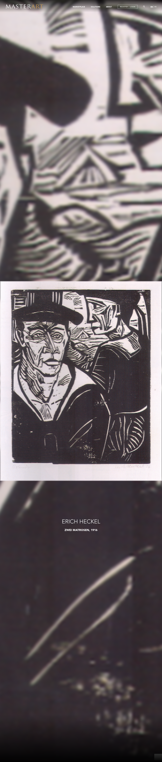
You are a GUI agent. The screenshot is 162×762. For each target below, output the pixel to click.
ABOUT (109, 7)
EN (152, 7)
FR (155, 7)
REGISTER (124, 7)
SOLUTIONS (95, 7)
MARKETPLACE (79, 7)
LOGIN (132, 7)
